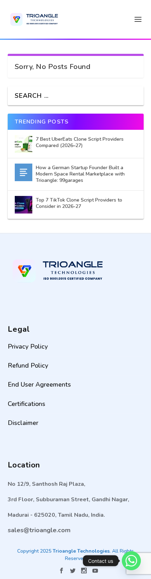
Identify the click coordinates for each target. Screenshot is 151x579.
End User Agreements (39, 384)
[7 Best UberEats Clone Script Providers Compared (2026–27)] (23, 144)
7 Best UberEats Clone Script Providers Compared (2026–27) (80, 142)
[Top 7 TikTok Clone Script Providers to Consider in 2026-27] (23, 205)
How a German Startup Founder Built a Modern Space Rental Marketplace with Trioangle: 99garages (80, 174)
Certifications (26, 404)
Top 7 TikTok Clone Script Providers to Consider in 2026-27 (79, 203)
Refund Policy (28, 365)
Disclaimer (23, 423)
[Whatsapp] (131, 560)
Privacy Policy (28, 346)
